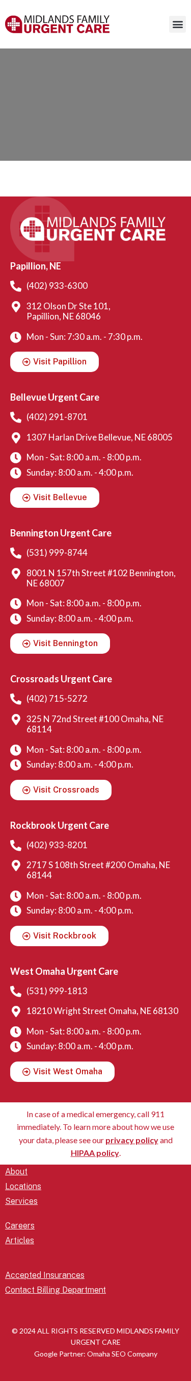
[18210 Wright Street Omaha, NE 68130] (15, 1011)
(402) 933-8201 (57, 845)
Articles (19, 1240)
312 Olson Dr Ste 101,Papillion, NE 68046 (68, 311)
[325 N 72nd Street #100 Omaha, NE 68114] (15, 719)
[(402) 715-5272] (15, 699)
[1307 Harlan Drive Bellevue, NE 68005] (15, 437)
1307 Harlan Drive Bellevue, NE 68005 (99, 437)
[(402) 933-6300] (15, 286)
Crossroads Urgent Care (61, 678)
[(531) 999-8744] (15, 553)
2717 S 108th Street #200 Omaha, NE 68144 (98, 869)
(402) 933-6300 (57, 285)
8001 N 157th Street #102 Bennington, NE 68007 (101, 578)
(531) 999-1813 (57, 990)
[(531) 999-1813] (15, 991)
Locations (23, 1186)
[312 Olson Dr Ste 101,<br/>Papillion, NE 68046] (15, 306)
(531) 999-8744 (57, 552)
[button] (177, 24)
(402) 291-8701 (57, 416)
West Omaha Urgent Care (64, 971)
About (16, 1171)
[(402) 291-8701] (15, 417)
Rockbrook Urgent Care (59, 825)
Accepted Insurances (45, 1275)
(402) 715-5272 (57, 698)
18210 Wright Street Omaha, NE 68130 (102, 1010)
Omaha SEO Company (122, 1353)
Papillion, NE (35, 266)
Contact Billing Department (55, 1290)
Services (21, 1201)
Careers (20, 1225)
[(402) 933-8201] (15, 845)
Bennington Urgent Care (61, 532)
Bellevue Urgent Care (54, 397)
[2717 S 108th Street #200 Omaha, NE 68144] (15, 865)
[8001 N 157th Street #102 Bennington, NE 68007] (15, 573)
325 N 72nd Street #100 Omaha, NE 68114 (94, 723)
